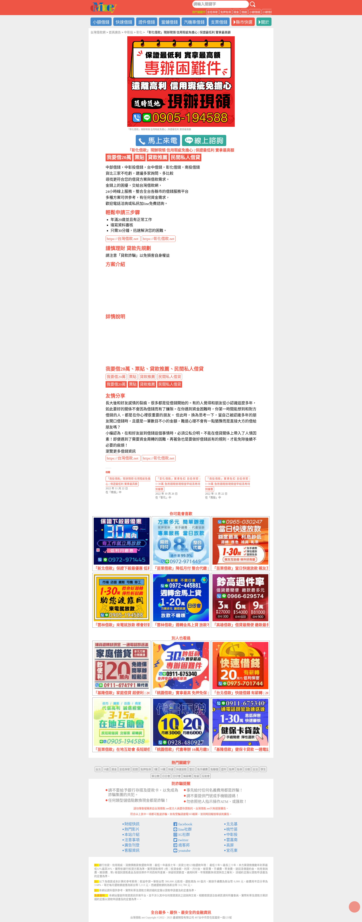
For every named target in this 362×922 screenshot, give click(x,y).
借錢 (244, 12)
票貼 (133, 377)
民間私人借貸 (169, 377)
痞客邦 (184, 845)
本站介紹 (132, 835)
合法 (255, 769)
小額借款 (268, 12)
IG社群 (184, 835)
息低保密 (212, 12)
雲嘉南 (232, 840)
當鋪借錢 (169, 22)
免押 (231, 769)
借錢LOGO (103, 7)
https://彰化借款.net (158, 239)
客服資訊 (132, 850)
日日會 (166, 776)
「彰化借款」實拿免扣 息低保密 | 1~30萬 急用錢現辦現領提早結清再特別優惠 (177, 484)
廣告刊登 (132, 845)
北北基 (232, 824)
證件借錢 (146, 22)
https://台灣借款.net (123, 239)
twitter (183, 840)
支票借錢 (219, 22)
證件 (223, 769)
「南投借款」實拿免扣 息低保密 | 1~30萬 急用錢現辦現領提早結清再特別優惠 (227, 484)
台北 (98, 769)
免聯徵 (214, 769)
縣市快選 (244, 22)
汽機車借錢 (194, 22)
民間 (135, 769)
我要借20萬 (116, 377)
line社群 (185, 829)
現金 (236, 12)
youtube (184, 850)
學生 (263, 769)
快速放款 (181, 769)
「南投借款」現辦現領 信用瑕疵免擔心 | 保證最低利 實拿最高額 (128, 481)
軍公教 (156, 776)
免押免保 (225, 12)
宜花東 (232, 850)
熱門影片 (132, 829)
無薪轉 (187, 776)
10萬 (163, 769)
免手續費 (202, 769)
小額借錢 (254, 12)
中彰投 (232, 835)
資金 (114, 769)
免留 (196, 776)
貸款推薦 (147, 377)
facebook (185, 824)
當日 (192, 769)
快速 (170, 769)
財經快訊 (132, 824)
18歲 (106, 769)
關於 (265, 22)
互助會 (206, 776)
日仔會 (177, 776)
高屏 (230, 845)
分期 (247, 769)
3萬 (156, 769)
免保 (239, 769)
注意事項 (132, 840)
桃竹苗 (232, 829)
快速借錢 (124, 22)
